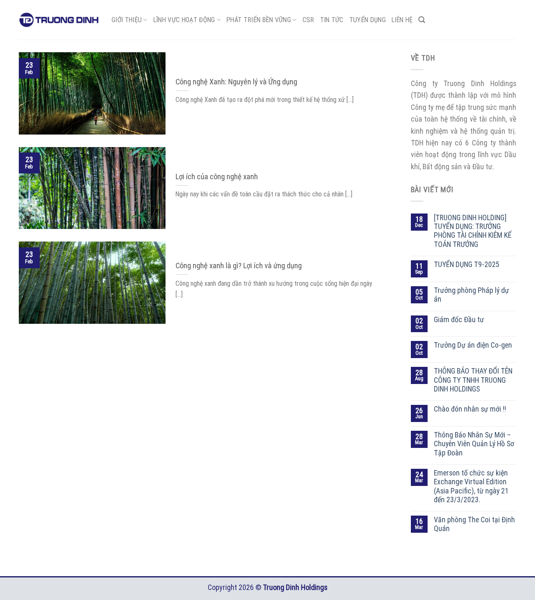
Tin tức (332, 20)
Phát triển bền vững (259, 20)
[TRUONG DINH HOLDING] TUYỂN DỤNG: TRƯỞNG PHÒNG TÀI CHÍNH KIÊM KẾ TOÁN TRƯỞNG (473, 231)
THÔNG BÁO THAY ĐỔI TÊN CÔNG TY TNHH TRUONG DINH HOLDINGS (473, 380)
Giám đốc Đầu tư (459, 319)
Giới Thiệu (127, 20)
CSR (308, 20)
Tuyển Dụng (367, 20)
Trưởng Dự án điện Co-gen (473, 345)
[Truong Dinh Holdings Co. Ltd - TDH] (59, 19)
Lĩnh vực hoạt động (184, 20)
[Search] (421, 20)
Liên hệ (402, 20)
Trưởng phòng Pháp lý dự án (471, 294)
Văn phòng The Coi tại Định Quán (474, 524)
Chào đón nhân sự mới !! (470, 409)
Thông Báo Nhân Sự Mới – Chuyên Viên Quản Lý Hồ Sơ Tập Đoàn (474, 444)
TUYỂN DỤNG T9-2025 (466, 264)
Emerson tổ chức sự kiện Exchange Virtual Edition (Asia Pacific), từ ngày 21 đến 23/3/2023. (471, 486)
